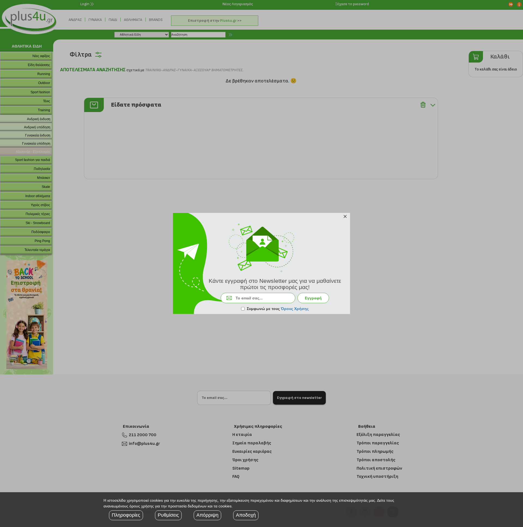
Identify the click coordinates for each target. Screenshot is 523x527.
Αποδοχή (246, 515)
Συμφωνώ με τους (278, 308)
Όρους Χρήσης (295, 308)
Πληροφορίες (126, 515)
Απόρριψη (207, 515)
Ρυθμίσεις (168, 515)
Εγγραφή (313, 298)
